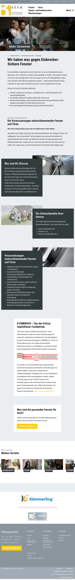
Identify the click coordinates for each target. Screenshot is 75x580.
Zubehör (29, 545)
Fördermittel (46, 545)
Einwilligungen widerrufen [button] (66, 577)
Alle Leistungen (47, 547)
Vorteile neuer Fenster (27, 55)
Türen (29, 538)
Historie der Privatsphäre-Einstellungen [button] (62, 574)
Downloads (56, 1)
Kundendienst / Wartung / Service (48, 541)
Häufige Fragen (45, 1)
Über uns (61, 538)
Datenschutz (69, 568)
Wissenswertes (15, 55)
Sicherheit (38, 55)
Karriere (64, 1)
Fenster (29, 535)
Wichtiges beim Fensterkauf (35, 558)
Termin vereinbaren (27, 426)
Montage (45, 538)
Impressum (59, 568)
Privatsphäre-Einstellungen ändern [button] (63, 571)
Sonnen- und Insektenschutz (31, 541)
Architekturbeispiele (65, 535)
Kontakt (71, 1)
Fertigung (46, 535)
